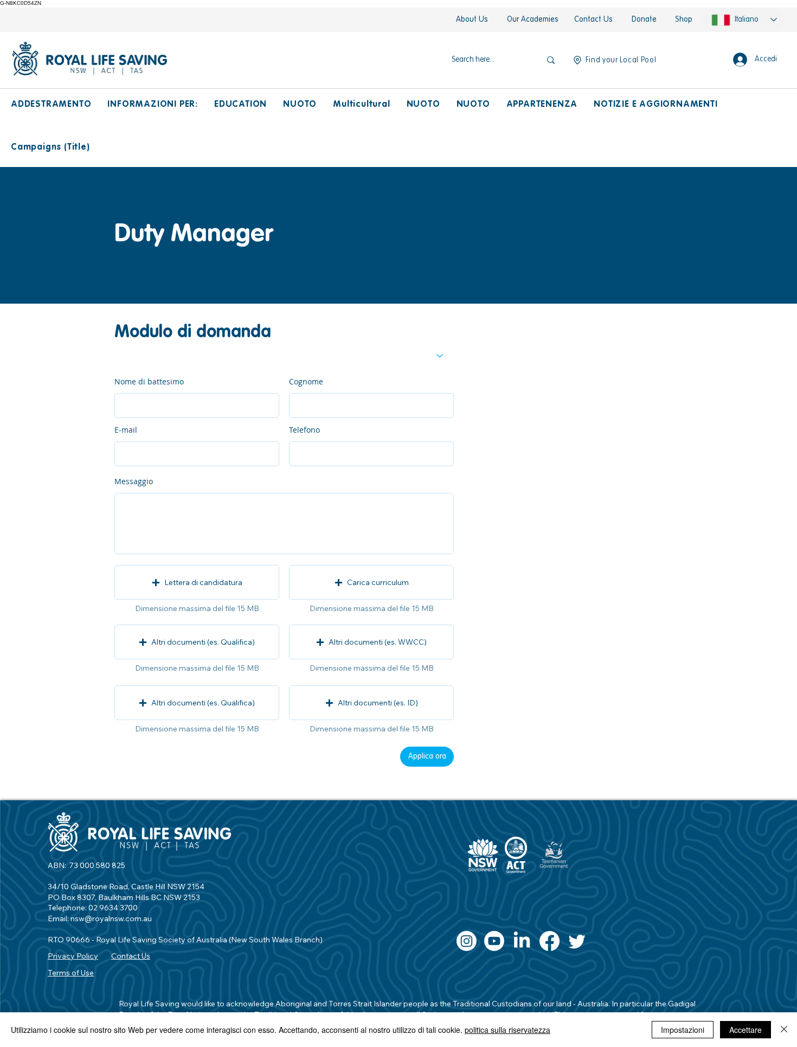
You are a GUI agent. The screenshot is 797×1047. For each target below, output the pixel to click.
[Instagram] (467, 941)
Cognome (306, 382)
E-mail (125, 430)
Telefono (304, 430)
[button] (51, 105)
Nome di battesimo (149, 382)
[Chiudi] (783, 1029)
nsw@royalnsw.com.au (111, 918)
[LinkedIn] (522, 941)
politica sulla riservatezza (507, 1029)
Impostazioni (682, 1029)
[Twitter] (577, 941)
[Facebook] (549, 941)
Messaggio (133, 481)
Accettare (745, 1029)
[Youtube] (494, 941)
